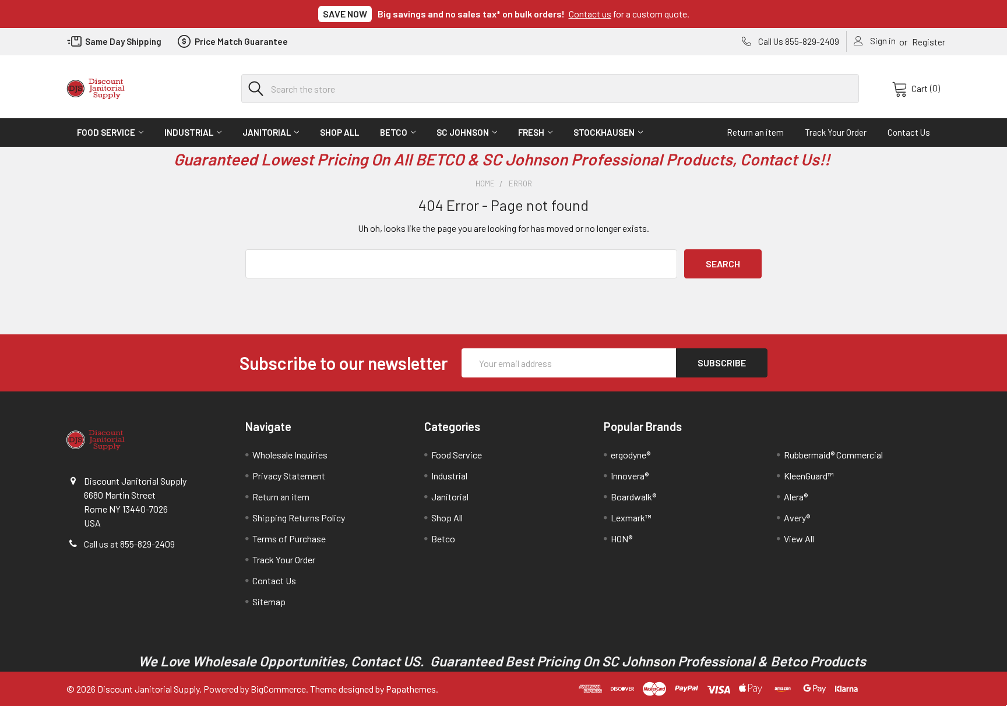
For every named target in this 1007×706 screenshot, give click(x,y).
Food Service (106, 132)
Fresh (531, 132)
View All (799, 538)
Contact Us (909, 132)
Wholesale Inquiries (290, 454)
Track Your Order (836, 132)
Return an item (755, 132)
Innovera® (630, 475)
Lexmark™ (631, 517)
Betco (393, 132)
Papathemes (411, 688)
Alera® (796, 496)
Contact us (590, 13)
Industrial (188, 132)
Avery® (797, 517)
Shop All (339, 132)
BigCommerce (278, 688)
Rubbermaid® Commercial (833, 454)
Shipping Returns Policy (298, 517)
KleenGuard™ (809, 475)
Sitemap (269, 601)
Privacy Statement (288, 475)
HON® (621, 538)
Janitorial (266, 132)
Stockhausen (604, 132)
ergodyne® (630, 454)
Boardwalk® (633, 496)
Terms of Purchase (289, 538)
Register (928, 42)
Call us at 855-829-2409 (129, 543)
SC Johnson (462, 132)
